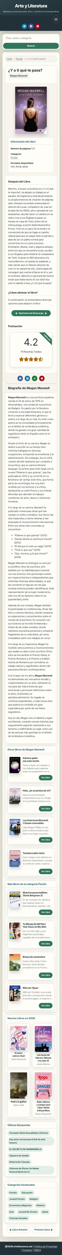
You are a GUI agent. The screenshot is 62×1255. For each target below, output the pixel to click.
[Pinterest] (37, 26)
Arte (11, 1212)
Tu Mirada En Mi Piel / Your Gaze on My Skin (34, 925)
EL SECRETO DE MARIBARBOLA (25, 1149)
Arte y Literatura (31, 5)
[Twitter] (24, 26)
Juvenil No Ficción (28, 1212)
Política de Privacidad (45, 1246)
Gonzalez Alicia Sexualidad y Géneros (28, 1133)
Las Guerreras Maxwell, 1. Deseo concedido (36, 822)
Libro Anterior (20, 1229)
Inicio (9, 58)
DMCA (37, 1250)
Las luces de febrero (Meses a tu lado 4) (43, 1058)
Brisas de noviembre (34, 956)
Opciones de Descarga (31, 313)
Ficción (19, 58)
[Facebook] (31, 26)
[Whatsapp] (34, 378)
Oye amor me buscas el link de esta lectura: (27, 1141)
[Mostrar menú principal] (56, 19)
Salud (45, 1212)
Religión (34, 1199)
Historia (40, 1205)
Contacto (27, 1250)
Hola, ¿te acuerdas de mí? (37, 790)
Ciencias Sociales (18, 1218)
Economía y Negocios (20, 1205)
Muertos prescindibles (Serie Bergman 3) (35, 894)
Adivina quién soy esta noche (31, 759)
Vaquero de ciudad (19, 1155)
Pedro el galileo (19, 1101)
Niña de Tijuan (30, 987)
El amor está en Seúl (18, 1054)
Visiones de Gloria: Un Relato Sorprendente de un (24, 1170)
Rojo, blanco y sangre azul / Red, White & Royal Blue (43, 1106)
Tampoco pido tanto (34, 853)
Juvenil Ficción (17, 1199)
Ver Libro (45, 777)
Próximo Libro (42, 1229)
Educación (27, 1192)
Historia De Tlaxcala (19, 1162)
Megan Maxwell (18, 75)
